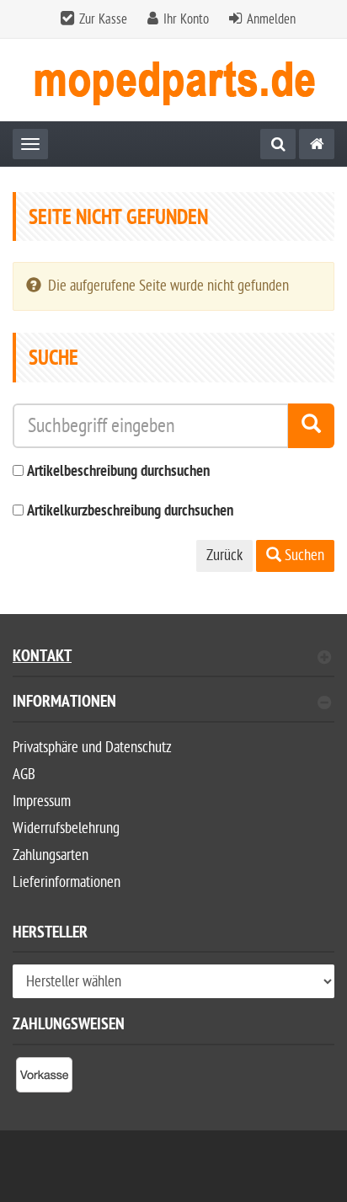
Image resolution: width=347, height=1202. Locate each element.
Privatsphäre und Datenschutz (92, 747)
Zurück (224, 555)
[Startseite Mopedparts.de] (173, 80)
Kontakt (42, 658)
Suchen (302, 555)
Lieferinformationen (66, 882)
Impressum (42, 801)
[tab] (173, 709)
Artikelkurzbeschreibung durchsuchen (130, 511)
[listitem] (44, 1078)
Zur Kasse (103, 19)
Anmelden (271, 19)
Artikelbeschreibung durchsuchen (118, 472)
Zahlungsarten (50, 855)
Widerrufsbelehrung (66, 828)
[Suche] (278, 144)
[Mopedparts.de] (316, 144)
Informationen (64, 704)
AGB (24, 774)
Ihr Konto (186, 19)
